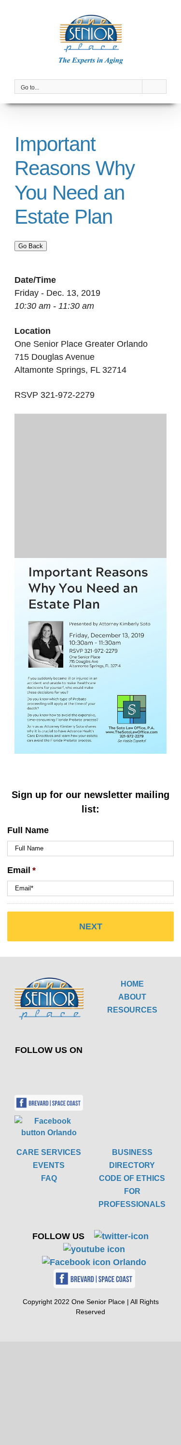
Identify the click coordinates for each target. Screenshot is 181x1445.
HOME (132, 984)
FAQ (49, 1178)
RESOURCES (132, 1010)
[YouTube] (64, 1071)
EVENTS (49, 1165)
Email (21, 870)
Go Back (30, 246)
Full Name (28, 830)
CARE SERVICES (48, 1152)
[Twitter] (41, 1071)
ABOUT (132, 997)
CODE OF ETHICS (132, 1178)
